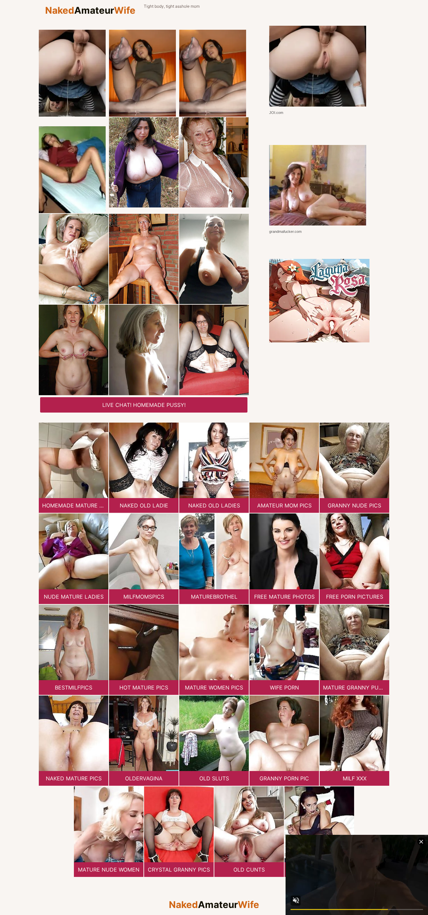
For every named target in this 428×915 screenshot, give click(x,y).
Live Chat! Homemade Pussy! (144, 405)
